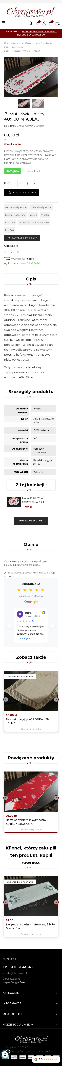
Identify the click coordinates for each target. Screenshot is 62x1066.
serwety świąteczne (16, 207)
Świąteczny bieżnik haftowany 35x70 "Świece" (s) (30, 926)
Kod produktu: (14, 125)
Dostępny (12, 171)
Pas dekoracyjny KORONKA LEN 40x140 (27, 721)
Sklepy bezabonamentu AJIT (36, 1051)
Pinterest (19, 252)
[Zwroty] (58, 23)
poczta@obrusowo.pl (14, 973)
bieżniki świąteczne (41, 207)
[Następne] (52, 625)
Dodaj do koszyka (23, 192)
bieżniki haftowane (15, 215)
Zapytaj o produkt (22, 238)
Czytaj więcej (23, 638)
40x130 (33, 215)
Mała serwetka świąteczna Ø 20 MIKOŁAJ (33, 502)
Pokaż (23, 982)
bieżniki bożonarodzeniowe (34, 222)
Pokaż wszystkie (31, 520)
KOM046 (10, 222)
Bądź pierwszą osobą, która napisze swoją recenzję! (29, 574)
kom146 (9, 230)
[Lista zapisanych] (37, 23)
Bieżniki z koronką (31, 729)
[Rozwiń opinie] (56, 1059)
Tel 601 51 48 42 (17, 967)
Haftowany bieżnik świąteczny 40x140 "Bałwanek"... (26, 822)
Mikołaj (45, 215)
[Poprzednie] (9, 625)
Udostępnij (6, 252)
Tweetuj (13, 252)
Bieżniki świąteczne (31, 829)
